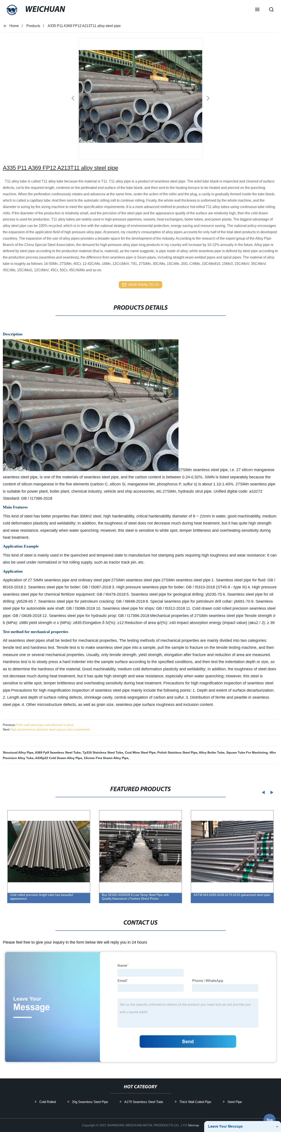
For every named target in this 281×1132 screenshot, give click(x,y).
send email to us (143, 284)
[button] (257, 10)
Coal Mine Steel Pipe (140, 752)
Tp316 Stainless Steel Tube (103, 752)
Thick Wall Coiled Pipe (195, 1102)
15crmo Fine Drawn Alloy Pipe (106, 758)
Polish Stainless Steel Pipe (177, 752)
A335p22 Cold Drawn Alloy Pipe (58, 758)
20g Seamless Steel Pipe (90, 1102)
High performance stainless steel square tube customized (50, 729)
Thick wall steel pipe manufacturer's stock (45, 725)
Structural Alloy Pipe (18, 752)
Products (33, 26)
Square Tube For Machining (247, 752)
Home (14, 26)
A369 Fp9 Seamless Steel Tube (58, 752)
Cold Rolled (47, 1102)
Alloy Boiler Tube (212, 752)
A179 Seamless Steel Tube (143, 1102)
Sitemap (193, 1125)
